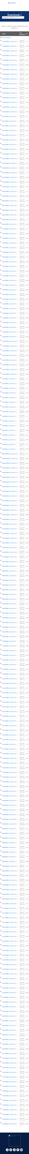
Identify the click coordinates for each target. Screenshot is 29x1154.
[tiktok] (14, 1151)
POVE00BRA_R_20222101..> (10, 753)
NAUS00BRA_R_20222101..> (10, 529)
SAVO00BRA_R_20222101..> (10, 941)
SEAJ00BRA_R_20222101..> (9, 978)
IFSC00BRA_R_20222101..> (9, 379)
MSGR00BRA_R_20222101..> (10, 491)
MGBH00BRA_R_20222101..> (10, 454)
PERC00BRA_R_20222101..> (10, 604)
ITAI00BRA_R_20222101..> (9, 416)
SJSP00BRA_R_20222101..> (9, 1016)
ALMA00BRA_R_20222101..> (10, 41)
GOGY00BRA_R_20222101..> (10, 341)
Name (4, 33)
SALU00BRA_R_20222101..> (10, 903)
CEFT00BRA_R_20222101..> (10, 266)
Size (27, 33)
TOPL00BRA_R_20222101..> (10, 1053)
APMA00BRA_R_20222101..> (10, 79)
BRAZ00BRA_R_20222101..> (10, 191)
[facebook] (7, 1151)
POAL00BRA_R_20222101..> (10, 678)
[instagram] (10, 1151)
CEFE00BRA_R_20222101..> (10, 229)
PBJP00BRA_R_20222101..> (9, 566)
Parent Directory (6, 37)
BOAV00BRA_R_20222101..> (10, 154)
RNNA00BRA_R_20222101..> (10, 866)
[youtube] (21, 1151)
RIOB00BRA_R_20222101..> (10, 791)
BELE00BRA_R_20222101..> (10, 116)
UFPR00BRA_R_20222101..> (10, 1091)
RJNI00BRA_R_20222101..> (9, 828)
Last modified (22, 33)
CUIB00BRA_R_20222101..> (10, 304)
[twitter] (17, 1151)
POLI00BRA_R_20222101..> (10, 716)
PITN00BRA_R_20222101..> (9, 641)
